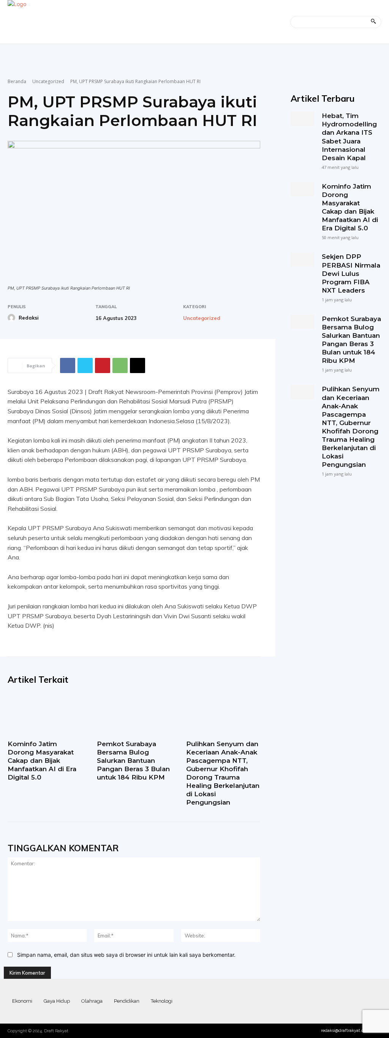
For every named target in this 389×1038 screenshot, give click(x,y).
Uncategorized (48, 81)
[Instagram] (334, 1001)
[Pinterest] (102, 365)
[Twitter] (85, 365)
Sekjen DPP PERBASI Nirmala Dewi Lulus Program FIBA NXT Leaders (351, 273)
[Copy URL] (137, 365)
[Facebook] (67, 365)
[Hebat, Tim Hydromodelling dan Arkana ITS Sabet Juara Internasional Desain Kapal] (302, 119)
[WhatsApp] (120, 365)
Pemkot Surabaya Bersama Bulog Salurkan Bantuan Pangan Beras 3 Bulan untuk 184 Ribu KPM (133, 760)
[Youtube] (374, 1001)
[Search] (373, 22)
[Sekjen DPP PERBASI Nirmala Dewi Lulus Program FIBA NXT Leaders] (302, 259)
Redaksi (29, 318)
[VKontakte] (361, 1001)
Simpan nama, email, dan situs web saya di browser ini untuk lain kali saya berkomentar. (126, 954)
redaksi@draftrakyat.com (345, 1030)
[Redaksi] (12, 317)
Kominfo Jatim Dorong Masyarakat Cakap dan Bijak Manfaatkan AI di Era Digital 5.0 (42, 760)
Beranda (17, 81)
